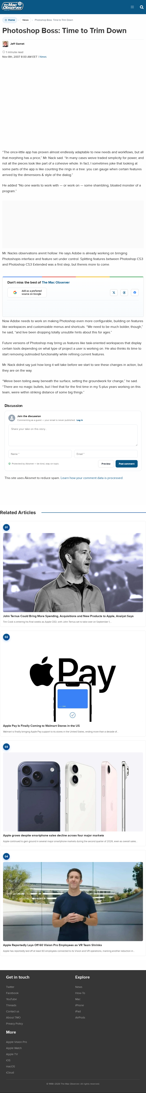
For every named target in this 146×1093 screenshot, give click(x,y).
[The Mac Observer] (12, 7)
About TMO (13, 1017)
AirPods (80, 1017)
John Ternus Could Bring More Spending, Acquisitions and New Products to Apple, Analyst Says (68, 616)
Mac (77, 999)
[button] (132, 7)
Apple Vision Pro (16, 1042)
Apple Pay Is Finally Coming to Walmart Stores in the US (41, 726)
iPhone (79, 1005)
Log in (80, 420)
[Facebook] (135, 292)
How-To (80, 993)
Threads (11, 1005)
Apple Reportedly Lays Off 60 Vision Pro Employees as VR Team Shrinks (52, 945)
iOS (8, 1060)
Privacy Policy (14, 1023)
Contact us (12, 1011)
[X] (113, 292)
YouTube (11, 999)
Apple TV (12, 1054)
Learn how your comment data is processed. (92, 477)
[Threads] (124, 292)
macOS (10, 1066)
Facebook (12, 993)
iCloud (10, 1072)
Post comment (126, 464)
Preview (106, 464)
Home (11, 20)
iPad (78, 1011)
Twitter (10, 987)
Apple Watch (14, 1048)
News (25, 20)
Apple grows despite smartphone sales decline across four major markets (53, 835)
